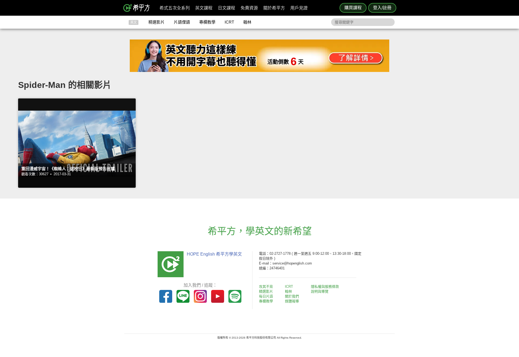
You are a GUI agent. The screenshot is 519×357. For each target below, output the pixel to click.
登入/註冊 (382, 7)
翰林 (247, 22)
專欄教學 (207, 22)
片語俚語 (182, 22)
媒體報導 (292, 301)
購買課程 (353, 7)
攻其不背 (266, 287)
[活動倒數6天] (259, 70)
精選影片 (156, 22)
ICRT (229, 22)
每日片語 (266, 296)
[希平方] (138, 8)
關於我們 (292, 296)
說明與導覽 (319, 291)
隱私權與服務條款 (325, 287)
